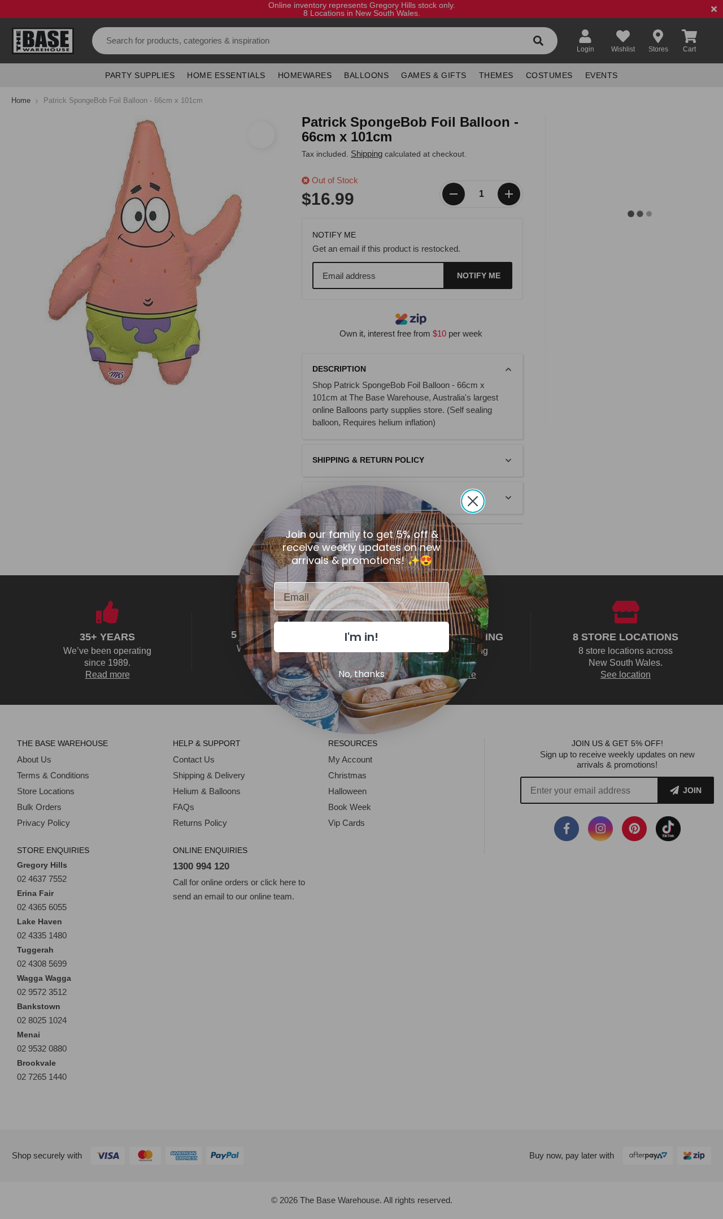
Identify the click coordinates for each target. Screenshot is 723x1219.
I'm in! (361, 637)
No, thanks (361, 673)
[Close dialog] (472, 501)
